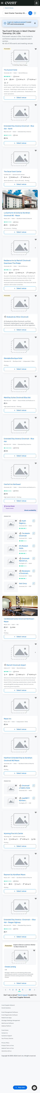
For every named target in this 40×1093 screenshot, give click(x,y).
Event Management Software (10, 1012)
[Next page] (34, 989)
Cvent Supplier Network (8, 1005)
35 (30, 990)
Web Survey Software (8, 1023)
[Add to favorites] (36, 49)
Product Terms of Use (8, 1045)
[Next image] (35, 248)
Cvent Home (5, 1030)
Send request (23, 995)
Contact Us (5, 1033)
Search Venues (9, 8)
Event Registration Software (10, 1015)
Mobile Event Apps (7, 1017)
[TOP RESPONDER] (5, 317)
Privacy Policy (5, 1042)
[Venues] (36, 3)
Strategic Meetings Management (11, 1020)
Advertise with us (6, 1051)
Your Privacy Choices (7, 1038)
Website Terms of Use (8, 1048)
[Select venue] (34, 521)
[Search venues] (30, 13)
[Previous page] (5, 989)
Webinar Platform (6, 1026)
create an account (19, 22)
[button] (20, 79)
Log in (9, 22)
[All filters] (35, 13)
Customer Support (7, 1035)
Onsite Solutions (6, 1008)
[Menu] (2, 2)
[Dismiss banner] (35, 23)
